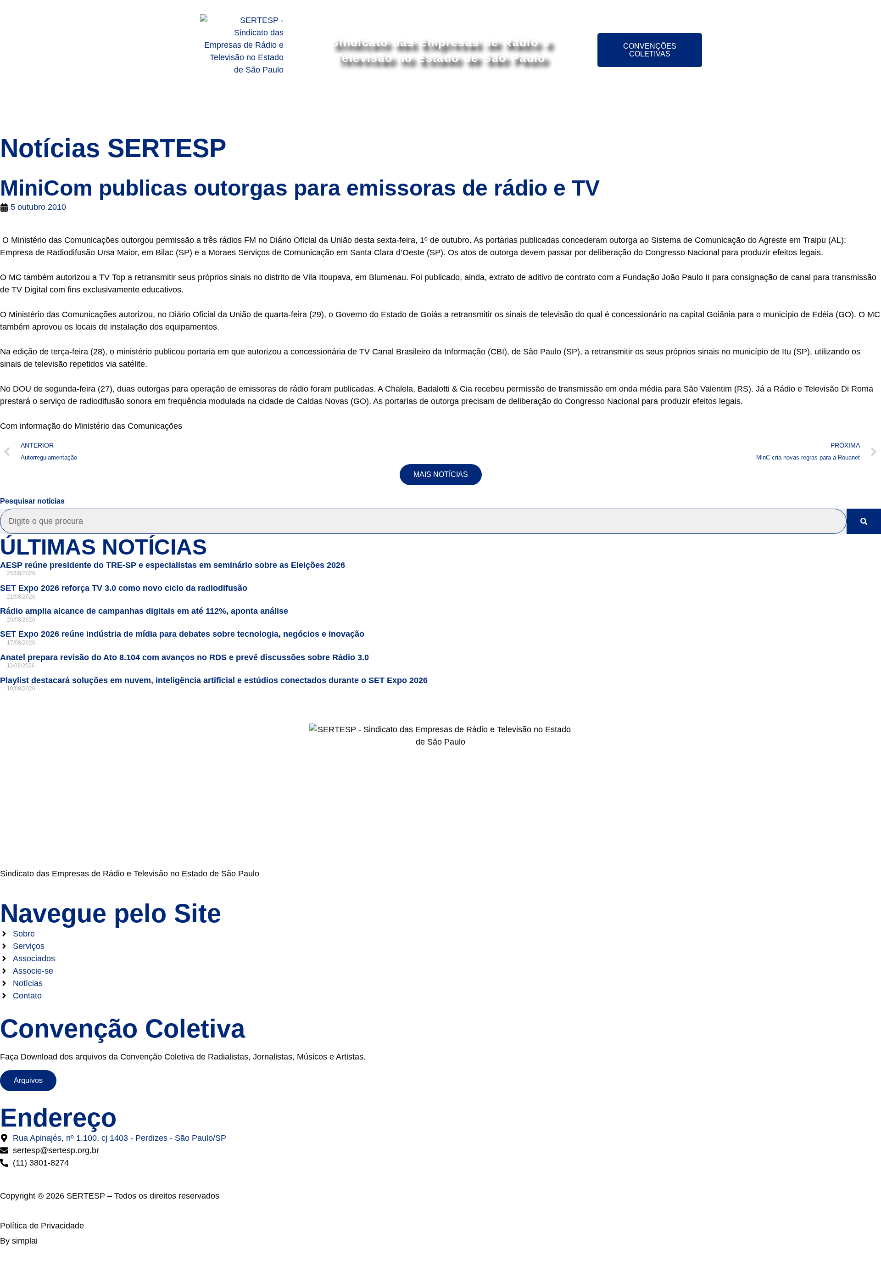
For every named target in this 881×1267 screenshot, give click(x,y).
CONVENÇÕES (528, 107)
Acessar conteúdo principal (440, 8)
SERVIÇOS (319, 107)
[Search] (864, 521)
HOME (221, 107)
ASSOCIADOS (385, 107)
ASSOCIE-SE (456, 107)
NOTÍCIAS (595, 107)
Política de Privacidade (42, 1225)
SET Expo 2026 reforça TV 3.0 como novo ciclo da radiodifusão (123, 588)
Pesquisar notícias (32, 501)
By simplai (19, 1240)
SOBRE (265, 107)
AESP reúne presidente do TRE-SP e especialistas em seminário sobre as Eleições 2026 (172, 565)
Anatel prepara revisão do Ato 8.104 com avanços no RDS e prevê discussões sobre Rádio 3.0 (184, 657)
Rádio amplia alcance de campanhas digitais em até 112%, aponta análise (144, 611)
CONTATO (652, 107)
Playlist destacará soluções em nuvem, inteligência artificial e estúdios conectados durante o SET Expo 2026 (214, 680)
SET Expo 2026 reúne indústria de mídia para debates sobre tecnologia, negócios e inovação (182, 634)
